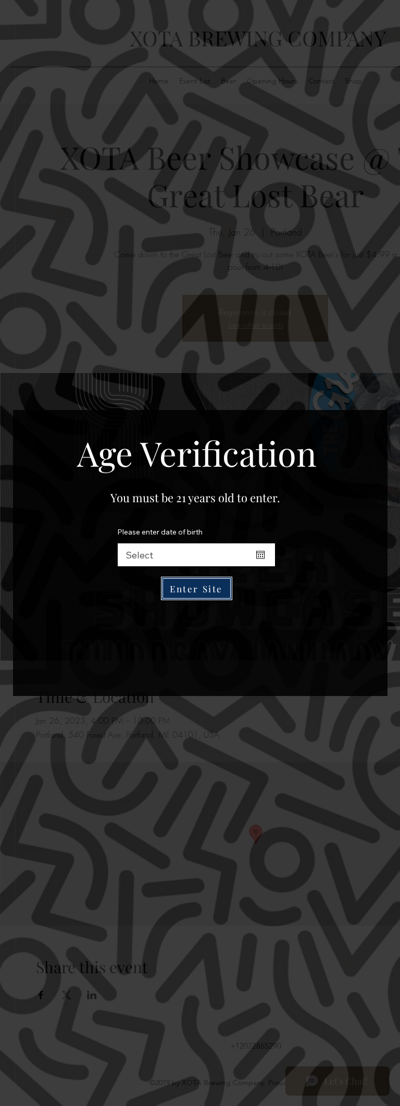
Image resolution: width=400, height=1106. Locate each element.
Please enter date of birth (160, 532)
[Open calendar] (260, 555)
